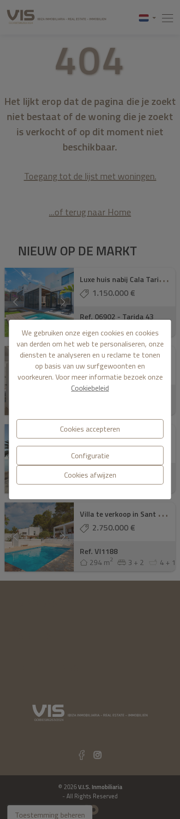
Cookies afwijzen (90, 474)
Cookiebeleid (90, 387)
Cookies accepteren (90, 428)
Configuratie (90, 455)
